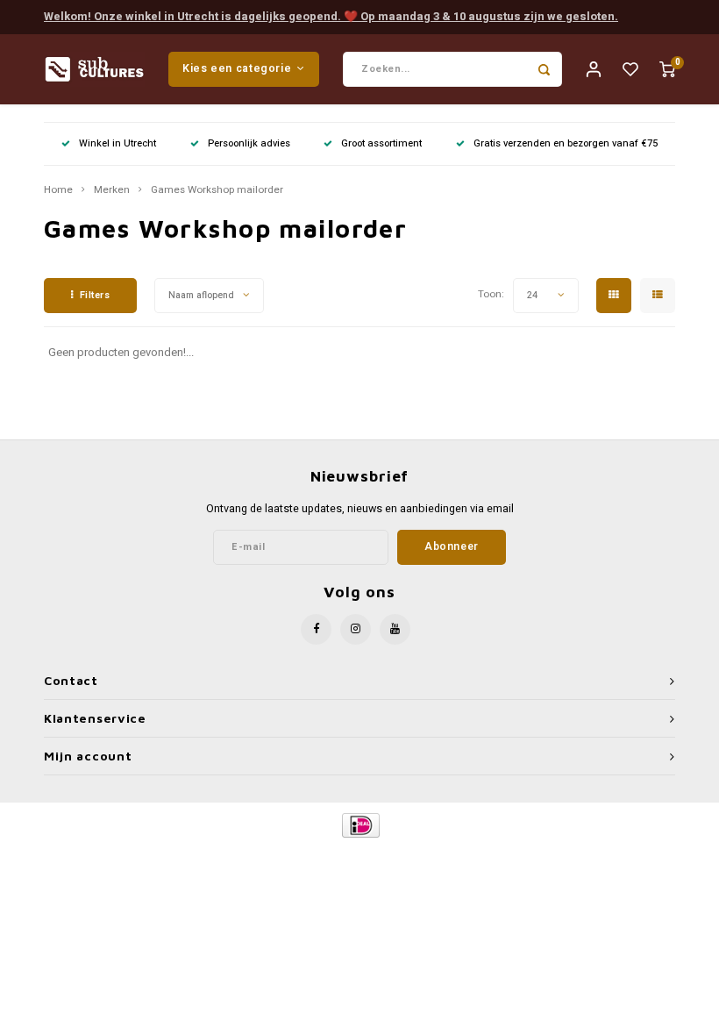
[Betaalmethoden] (360, 824)
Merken (112, 190)
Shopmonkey (509, 854)
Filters (95, 295)
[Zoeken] (544, 69)
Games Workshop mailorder (217, 190)
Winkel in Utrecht (117, 143)
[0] (667, 69)
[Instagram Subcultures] (355, 629)
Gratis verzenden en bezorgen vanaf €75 (565, 143)
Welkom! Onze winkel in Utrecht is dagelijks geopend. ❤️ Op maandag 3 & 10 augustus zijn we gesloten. (331, 16)
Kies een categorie (236, 68)
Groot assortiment (381, 143)
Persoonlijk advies (249, 143)
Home (58, 190)
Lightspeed (400, 854)
